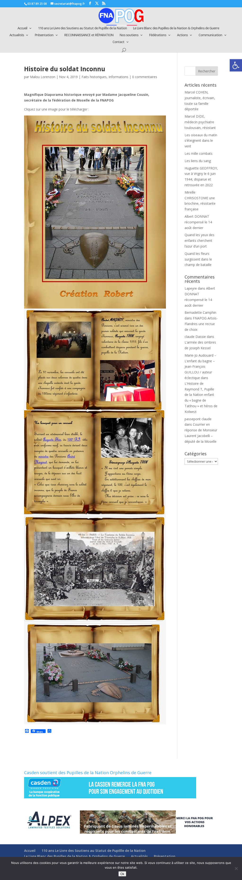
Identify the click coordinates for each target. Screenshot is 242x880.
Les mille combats (198, 153)
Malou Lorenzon (42, 77)
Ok (122, 874)
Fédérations (157, 35)
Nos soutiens (129, 35)
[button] (236, 65)
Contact (118, 42)
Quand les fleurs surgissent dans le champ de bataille (198, 259)
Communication (210, 35)
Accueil (22, 28)
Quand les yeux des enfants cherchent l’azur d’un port (199, 240)
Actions (182, 35)
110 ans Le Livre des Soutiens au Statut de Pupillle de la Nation (82, 28)
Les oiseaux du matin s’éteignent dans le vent (201, 141)
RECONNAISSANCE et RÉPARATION (88, 35)
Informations (118, 77)
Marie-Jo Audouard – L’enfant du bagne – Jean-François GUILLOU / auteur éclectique (200, 366)
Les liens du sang (198, 161)
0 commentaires (144, 77)
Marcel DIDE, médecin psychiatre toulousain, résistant (200, 122)
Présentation (44, 35)
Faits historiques (94, 77)
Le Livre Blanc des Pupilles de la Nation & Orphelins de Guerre (176, 28)
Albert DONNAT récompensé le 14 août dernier (198, 222)
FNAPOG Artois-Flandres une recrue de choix (201, 324)
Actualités (16, 35)
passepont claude (198, 419)
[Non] (236, 868)
